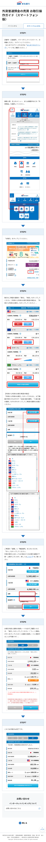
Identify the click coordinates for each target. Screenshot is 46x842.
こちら (29, 557)
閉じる (24, 823)
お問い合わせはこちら (13, 808)
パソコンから (12, 26)
